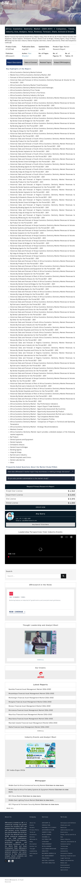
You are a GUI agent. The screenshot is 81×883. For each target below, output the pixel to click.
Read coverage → (17, 612)
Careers (32, 827)
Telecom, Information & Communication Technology (68, 844)
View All (40, 659)
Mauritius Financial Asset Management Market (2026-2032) (30, 714)
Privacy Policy (34, 830)
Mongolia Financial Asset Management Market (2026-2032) (30, 702)
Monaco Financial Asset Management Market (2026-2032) (29, 706)
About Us (33, 822)
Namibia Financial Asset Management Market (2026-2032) (30, 689)
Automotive (64, 851)
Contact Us (33, 846)
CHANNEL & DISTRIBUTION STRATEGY (46, 839)
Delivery (32, 837)
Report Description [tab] (14, 62)
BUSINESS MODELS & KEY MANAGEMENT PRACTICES (49, 856)
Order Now (40, 507)
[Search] (72, 3)
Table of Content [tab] (30, 62)
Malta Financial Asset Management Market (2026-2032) (29, 727)
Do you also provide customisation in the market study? (28, 478)
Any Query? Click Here (40, 524)
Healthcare (64, 848)
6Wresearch (13, 880)
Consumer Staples (67, 853)
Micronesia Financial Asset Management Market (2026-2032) (31, 710)
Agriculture (64, 870)
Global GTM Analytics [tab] (62, 62)
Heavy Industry (65, 839)
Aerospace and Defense (68, 822)
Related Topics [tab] (45, 62)
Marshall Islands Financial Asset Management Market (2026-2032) (33, 723)
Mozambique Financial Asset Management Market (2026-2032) (31, 693)
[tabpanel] (40, 602)
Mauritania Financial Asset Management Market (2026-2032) (31, 719)
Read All (10, 808)
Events (32, 825)
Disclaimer (33, 844)
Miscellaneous (65, 867)
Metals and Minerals (67, 860)
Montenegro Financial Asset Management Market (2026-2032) (31, 698)
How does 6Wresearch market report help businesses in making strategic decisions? (39, 472)
